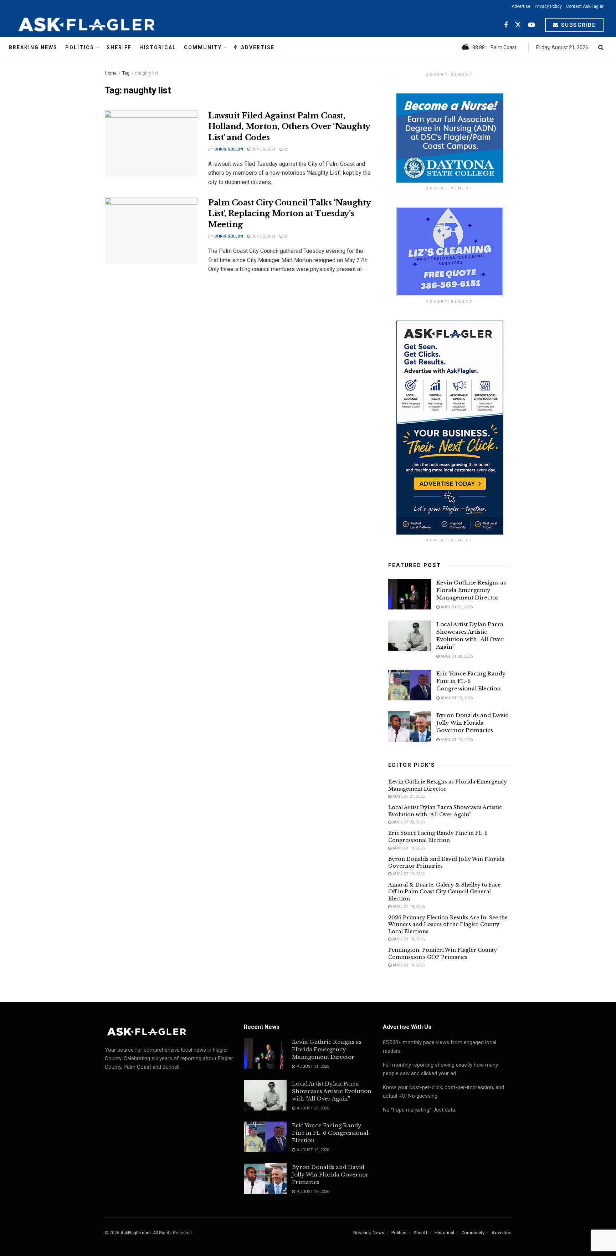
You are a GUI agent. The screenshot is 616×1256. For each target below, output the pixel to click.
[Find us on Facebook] (506, 25)
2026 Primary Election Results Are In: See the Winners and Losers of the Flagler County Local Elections (448, 924)
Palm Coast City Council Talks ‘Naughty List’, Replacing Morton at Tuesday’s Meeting (289, 214)
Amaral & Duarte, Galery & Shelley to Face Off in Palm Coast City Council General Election (444, 892)
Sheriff (119, 47)
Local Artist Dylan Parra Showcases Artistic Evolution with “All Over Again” (445, 811)
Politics (79, 47)
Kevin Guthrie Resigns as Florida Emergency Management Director (471, 590)
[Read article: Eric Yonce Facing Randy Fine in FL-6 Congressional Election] (409, 685)
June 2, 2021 (263, 236)
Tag (125, 73)
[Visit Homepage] (104, 25)
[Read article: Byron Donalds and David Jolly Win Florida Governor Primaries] (409, 726)
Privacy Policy (548, 6)
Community (203, 47)
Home (111, 73)
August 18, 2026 (408, 939)
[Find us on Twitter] (518, 25)
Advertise (521, 6)
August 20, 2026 (456, 656)
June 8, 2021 (263, 149)
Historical (157, 47)
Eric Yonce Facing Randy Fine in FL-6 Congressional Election (438, 836)
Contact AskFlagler (585, 6)
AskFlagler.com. (136, 1232)
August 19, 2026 (456, 698)
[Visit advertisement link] (449, 138)
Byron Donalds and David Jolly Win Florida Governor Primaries (472, 723)
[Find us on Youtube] (531, 25)
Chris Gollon (228, 149)
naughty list (146, 73)
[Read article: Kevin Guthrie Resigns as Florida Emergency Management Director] (409, 594)
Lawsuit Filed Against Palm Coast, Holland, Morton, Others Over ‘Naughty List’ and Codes (289, 127)
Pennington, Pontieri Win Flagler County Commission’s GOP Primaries (442, 953)
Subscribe (577, 25)
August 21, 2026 (456, 607)
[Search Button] (601, 47)
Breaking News (33, 47)
